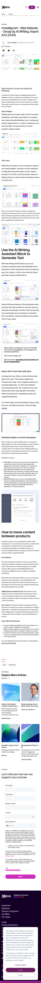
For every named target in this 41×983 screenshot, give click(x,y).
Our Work (6, 914)
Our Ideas (6, 917)
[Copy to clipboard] (14, 51)
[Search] (26, 7)
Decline (20, 975)
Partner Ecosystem (10, 911)
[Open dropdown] (38, 7)
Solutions (6, 908)
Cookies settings (20, 965)
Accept (20, 970)
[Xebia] (6, 7)
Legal (4, 922)
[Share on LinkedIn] (4, 51)
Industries (6, 905)
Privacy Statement (10, 925)
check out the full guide (9, 643)
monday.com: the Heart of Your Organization (21, 361)
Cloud (4, 665)
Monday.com (12, 665)
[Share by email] (9, 51)
